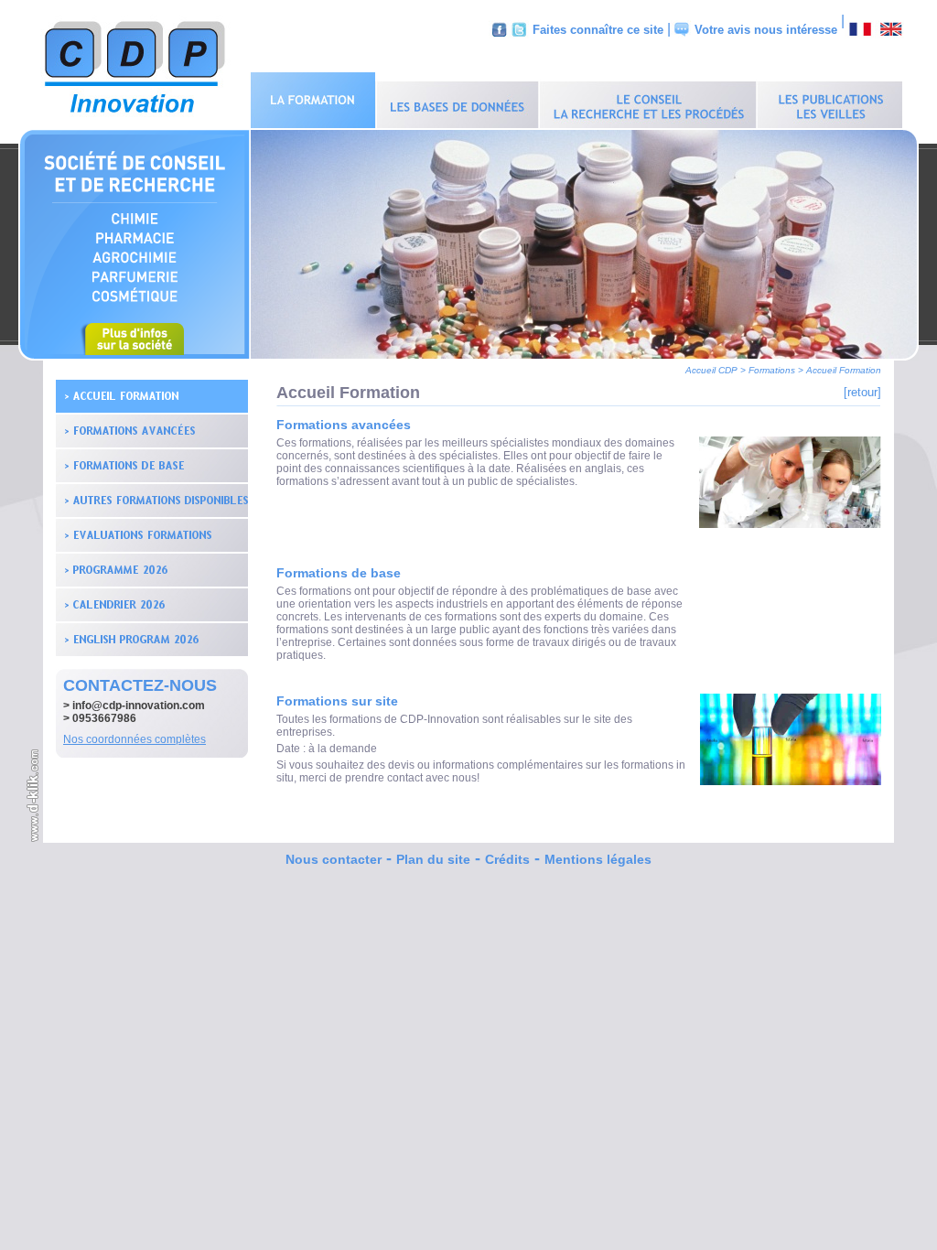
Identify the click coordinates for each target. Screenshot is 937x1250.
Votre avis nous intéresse (766, 30)
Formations (772, 370)
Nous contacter (333, 859)
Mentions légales (598, 859)
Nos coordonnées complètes (134, 739)
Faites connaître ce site (598, 30)
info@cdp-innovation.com (138, 705)
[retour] (862, 392)
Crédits (507, 859)
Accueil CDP (711, 370)
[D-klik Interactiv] (34, 839)
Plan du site (433, 859)
